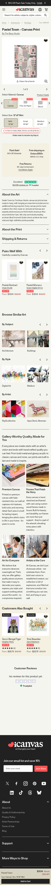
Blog (4, 831)
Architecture (15, 23)
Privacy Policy (8, 817)
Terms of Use (8, 826)
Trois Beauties (34, 639)
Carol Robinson (33, 642)
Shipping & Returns (14, 238)
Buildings (27, 23)
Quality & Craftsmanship (13, 812)
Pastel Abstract (9, 285)
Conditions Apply (25, 170)
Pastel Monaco (34, 285)
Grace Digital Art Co (35, 288)
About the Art (10, 194)
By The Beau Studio (11, 33)
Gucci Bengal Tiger (11, 639)
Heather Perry (8, 642)
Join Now (41, 768)
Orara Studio (7, 288)
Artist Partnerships (10, 821)
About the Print (12, 229)
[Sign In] (40, 9)
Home (4, 23)
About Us (6, 808)
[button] (10, 103)
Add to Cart (25, 881)
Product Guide (43, 95)
